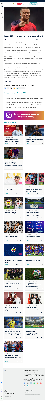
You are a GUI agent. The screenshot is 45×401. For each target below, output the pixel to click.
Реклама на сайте (29, 390)
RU (1, 6)
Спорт (6, 143)
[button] (27, 3)
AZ (1, 3)
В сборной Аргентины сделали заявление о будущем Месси (21, 107)
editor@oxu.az (7, 394)
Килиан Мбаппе (8, 81)
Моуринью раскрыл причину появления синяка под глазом (21, 96)
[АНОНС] (13, 203)
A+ (41, 40)
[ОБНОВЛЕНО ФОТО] (34, 322)
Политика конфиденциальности (32, 394)
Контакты (27, 392)
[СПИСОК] (34, 227)
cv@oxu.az (6, 391)
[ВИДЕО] (34, 178)
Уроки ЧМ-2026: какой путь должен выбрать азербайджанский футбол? (24, 104)
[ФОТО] (13, 178)
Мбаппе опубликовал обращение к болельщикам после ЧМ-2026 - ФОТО (24, 102)
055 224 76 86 (7, 396)
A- (37, 39)
